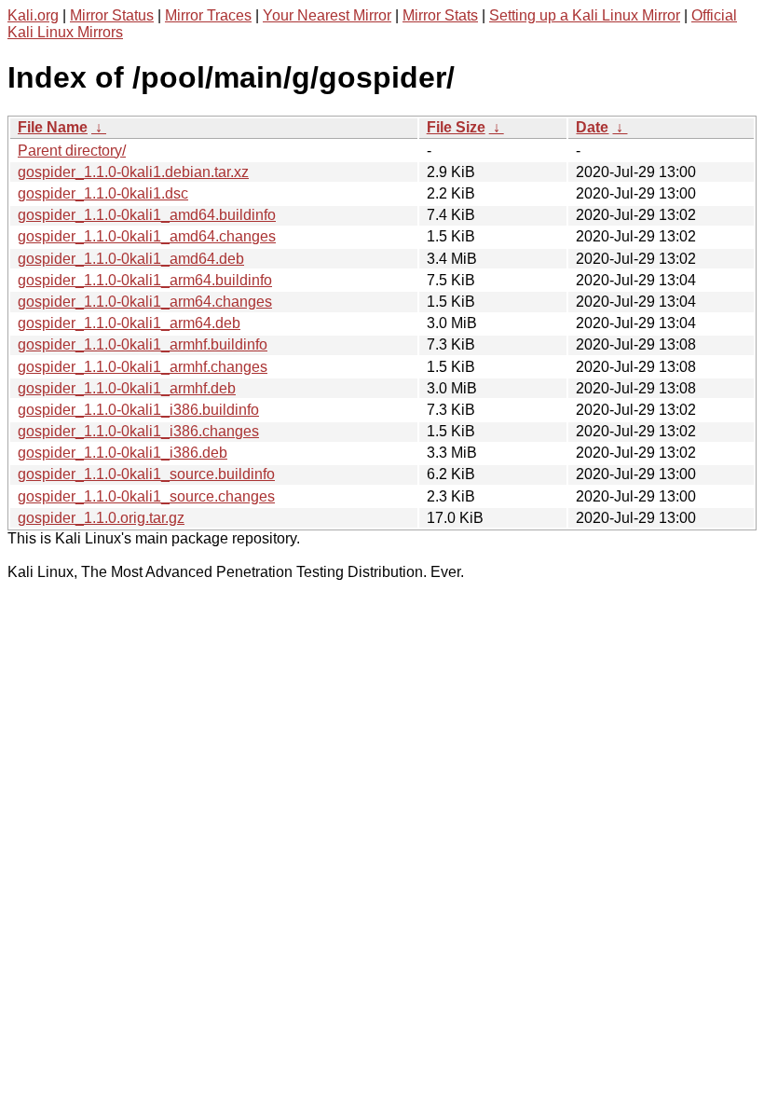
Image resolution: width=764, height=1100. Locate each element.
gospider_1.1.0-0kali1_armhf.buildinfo (142, 344)
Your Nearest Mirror (327, 15)
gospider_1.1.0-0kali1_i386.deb (122, 453)
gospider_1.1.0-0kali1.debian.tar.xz (133, 172)
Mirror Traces (208, 15)
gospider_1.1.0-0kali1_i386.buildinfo (138, 410)
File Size (456, 127)
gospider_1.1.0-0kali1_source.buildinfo (146, 474)
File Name (53, 127)
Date (592, 127)
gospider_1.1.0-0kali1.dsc (103, 193)
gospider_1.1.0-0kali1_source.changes (146, 496)
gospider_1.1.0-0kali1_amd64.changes (147, 236)
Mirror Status (112, 15)
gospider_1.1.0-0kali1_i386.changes (138, 431)
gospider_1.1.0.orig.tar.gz (101, 518)
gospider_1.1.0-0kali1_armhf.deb (127, 388)
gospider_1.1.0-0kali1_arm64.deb (129, 323)
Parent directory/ (72, 150)
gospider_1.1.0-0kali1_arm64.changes (145, 301)
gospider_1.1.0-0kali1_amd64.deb (131, 259)
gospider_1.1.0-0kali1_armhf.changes (142, 367)
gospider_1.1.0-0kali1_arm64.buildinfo (145, 280)
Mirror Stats (440, 15)
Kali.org (33, 15)
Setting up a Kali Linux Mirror (584, 15)
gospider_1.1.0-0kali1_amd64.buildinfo (147, 215)
